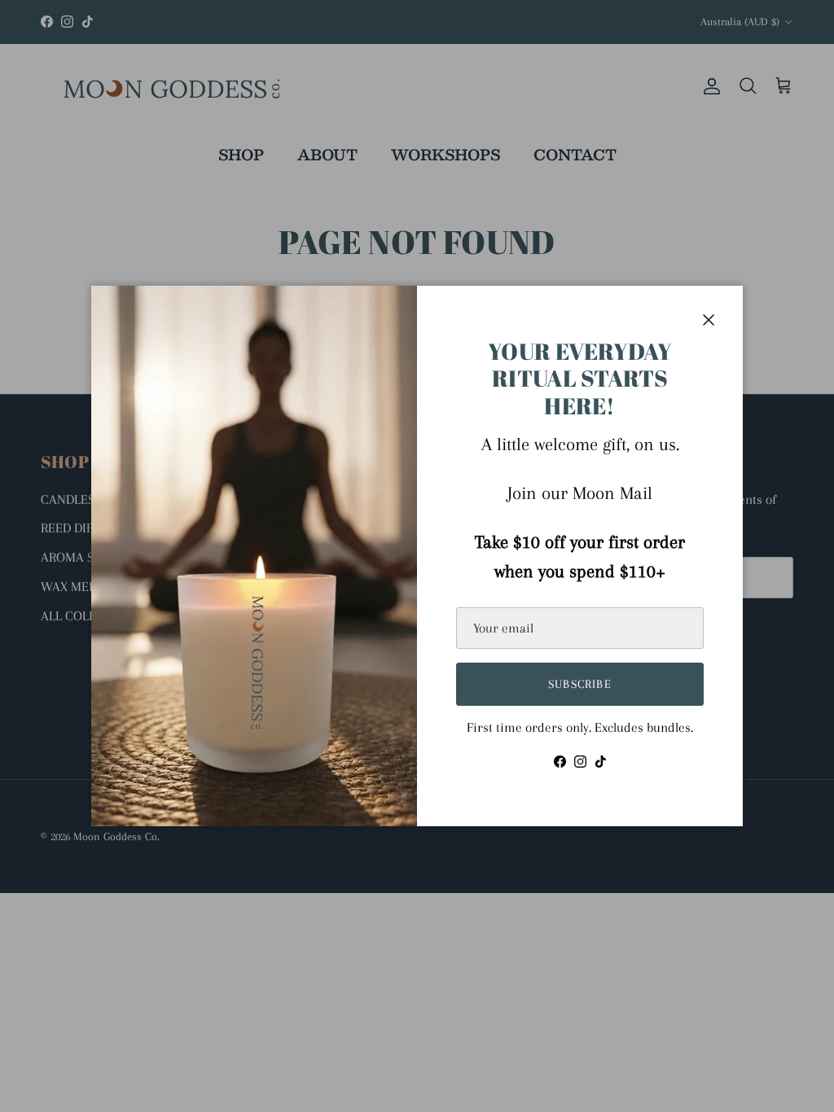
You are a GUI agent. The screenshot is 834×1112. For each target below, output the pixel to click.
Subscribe (580, 683)
